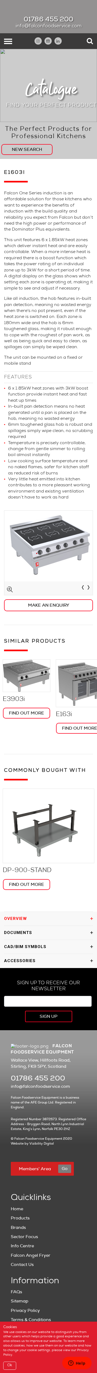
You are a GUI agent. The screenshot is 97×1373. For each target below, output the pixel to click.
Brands (18, 1227)
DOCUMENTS (18, 932)
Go (65, 1168)
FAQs (16, 1292)
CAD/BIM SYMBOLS (25, 946)
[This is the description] (48, 553)
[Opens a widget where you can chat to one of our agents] (77, 1363)
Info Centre (22, 1246)
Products (20, 1218)
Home (17, 1209)
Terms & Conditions (31, 1320)
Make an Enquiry (48, 605)
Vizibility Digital (41, 1143)
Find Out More (26, 713)
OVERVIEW (15, 918)
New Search (27, 149)
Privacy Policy (25, 1310)
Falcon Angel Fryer (30, 1255)
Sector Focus (24, 1237)
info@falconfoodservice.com (49, 26)
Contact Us (22, 1264)
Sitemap (19, 1301)
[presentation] (82, 588)
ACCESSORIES (20, 960)
